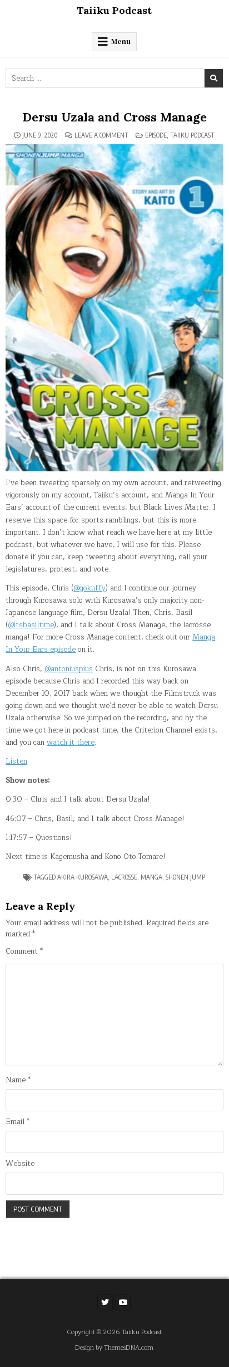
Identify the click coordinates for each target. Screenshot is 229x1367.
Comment (24, 952)
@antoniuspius (68, 669)
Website (20, 1164)
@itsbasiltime (31, 625)
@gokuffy (89, 588)
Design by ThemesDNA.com (114, 1347)
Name (18, 1080)
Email (17, 1122)
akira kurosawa (82, 877)
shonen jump (185, 877)
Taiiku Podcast (114, 10)
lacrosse (124, 877)
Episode (156, 135)
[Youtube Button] (123, 1302)
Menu (121, 41)
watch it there (70, 742)
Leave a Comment (101, 135)
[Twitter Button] (105, 1302)
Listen (16, 761)
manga (151, 877)
